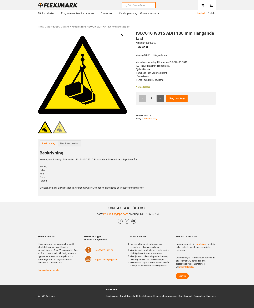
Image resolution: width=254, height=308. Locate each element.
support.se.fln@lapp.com (106, 259)
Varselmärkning (78, 26)
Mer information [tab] (69, 143)
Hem (40, 26)
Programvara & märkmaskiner (77, 13)
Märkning (65, 26)
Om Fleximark (185, 296)
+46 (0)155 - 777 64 (104, 250)
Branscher (106, 13)
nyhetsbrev (201, 244)
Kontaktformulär (128, 296)
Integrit (140, 296)
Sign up (182, 276)
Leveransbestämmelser (165, 296)
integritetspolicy (186, 267)
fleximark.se (199, 296)
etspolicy (148, 296)
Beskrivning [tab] (48, 143)
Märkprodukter (46, 13)
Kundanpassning (128, 13)
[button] (122, 35)
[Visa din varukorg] (202, 5)
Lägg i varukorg (177, 98)
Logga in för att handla (48, 270)
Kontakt (201, 13)
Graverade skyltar (150, 13)
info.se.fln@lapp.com (115, 213)
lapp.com (211, 296)
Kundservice (112, 296)
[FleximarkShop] (58, 5)
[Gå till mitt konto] (211, 5)
